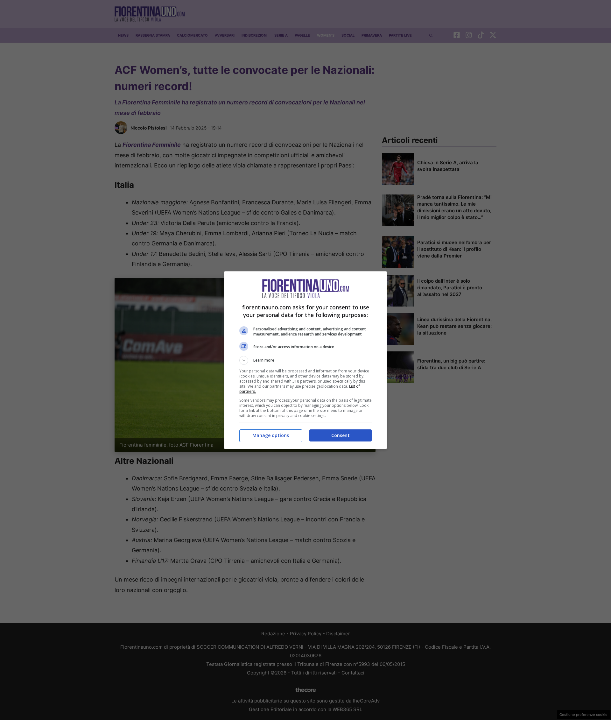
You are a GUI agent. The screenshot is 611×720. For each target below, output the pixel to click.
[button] (305, 360)
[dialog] (305, 360)
